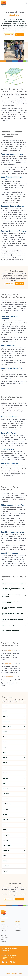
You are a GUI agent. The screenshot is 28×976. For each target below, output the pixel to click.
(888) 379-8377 (5, 950)
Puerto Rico (6, 840)
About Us (3, 924)
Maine (4, 783)
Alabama (5, 706)
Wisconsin (5, 871)
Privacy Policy (3, 939)
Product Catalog (18, 930)
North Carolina (7, 804)
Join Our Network (4, 928)
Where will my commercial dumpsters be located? (12, 620)
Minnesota (6, 793)
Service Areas (18, 928)
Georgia (5, 736)
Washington (6, 866)
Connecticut (6, 721)
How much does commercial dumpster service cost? (12, 595)
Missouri (5, 798)
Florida (5, 731)
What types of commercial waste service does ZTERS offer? (13, 589)
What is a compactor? (8, 626)
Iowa (4, 747)
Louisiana (5, 768)
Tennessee (6, 850)
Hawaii (4, 742)
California (5, 716)
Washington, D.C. (7, 726)
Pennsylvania (6, 835)
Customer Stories (4, 926)
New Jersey (6, 809)
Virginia (5, 860)
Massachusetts (7, 773)
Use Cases (17, 926)
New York (5, 819)
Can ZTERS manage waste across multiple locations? (11, 601)
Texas (4, 855)
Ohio (4, 824)
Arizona (5, 711)
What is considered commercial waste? (12, 583)
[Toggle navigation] (26, 3)
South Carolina (7, 845)
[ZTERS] (3, 3)
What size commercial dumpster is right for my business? (12, 614)
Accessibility (3, 941)
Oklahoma (5, 829)
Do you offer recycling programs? (11, 630)
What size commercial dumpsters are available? (12, 608)
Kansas (5, 762)
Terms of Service (4, 937)
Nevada (5, 814)
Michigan (5, 788)
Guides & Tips (17, 924)
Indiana (5, 757)
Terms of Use (3, 935)
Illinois (4, 752)
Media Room (3, 930)
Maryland (5, 778)
